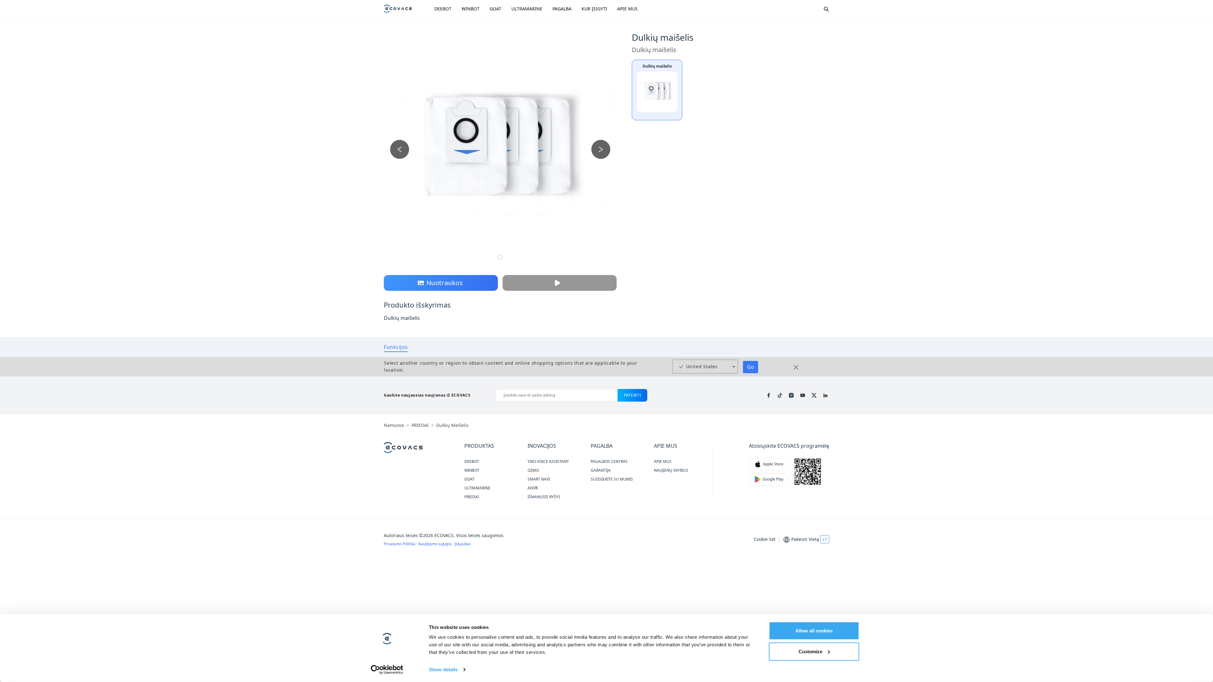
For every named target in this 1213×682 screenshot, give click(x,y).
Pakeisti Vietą (805, 539)
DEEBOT (442, 9)
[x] (814, 395)
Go (750, 366)
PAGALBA (561, 9)
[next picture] (600, 149)
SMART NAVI (539, 479)
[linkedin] (825, 395)
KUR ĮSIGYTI (594, 9)
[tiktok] (780, 395)
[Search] (826, 9)
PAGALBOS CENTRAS (609, 461)
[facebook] (768, 395)
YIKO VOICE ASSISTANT (548, 461)
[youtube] (802, 395)
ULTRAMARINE (526, 9)
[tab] (396, 347)
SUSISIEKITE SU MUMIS (612, 479)
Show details (443, 669)
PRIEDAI (471, 497)
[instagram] (791, 395)
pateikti (632, 395)
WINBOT (471, 9)
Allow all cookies (814, 630)
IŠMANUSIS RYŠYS (544, 497)
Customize (810, 651)
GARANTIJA (601, 470)
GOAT (495, 9)
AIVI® (533, 488)
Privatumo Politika (400, 544)
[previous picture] (399, 149)
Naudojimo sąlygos (435, 544)
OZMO (533, 470)
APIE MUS (627, 9)
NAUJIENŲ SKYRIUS (671, 470)
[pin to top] (1198, 593)
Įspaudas (463, 544)
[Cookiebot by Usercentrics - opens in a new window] (387, 669)
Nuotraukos (444, 282)
